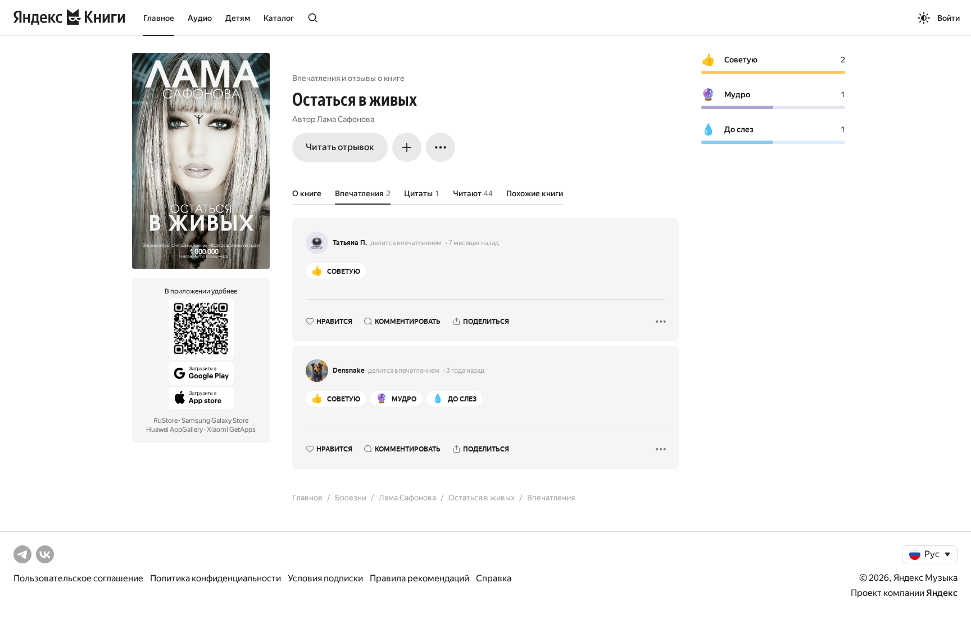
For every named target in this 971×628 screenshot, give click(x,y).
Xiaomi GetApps (231, 429)
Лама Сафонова (345, 119)
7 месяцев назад (473, 243)
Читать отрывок (340, 147)
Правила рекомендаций (419, 578)
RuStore (165, 420)
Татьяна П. (350, 243)
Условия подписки (325, 578)
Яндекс (942, 593)
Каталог (279, 17)
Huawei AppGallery (174, 429)
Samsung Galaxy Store (215, 420)
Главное (158, 17)
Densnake (349, 370)
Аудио (200, 17)
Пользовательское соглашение (78, 578)
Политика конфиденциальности (215, 578)
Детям (237, 17)
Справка (493, 578)
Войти (948, 17)
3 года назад (465, 370)
